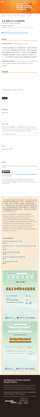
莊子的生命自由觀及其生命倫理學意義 (14, 257)
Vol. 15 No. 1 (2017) (19, 16)
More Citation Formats (9, 134)
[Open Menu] (2, 2)
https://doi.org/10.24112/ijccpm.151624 (16, 33)
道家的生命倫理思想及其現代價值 (12, 241)
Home (3, 16)
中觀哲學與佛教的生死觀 (10, 261)
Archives (10, 16)
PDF (5, 98)
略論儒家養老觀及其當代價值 (11, 252)
